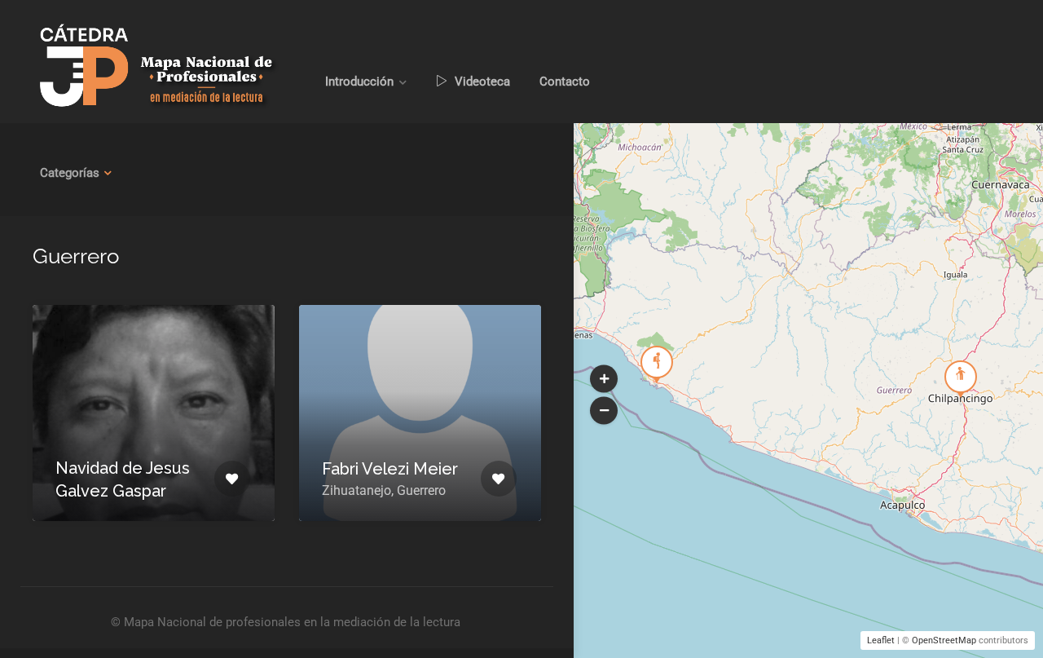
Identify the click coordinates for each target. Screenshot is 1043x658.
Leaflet (881, 640)
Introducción (359, 81)
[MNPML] (157, 65)
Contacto (564, 81)
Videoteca (480, 81)
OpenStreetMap (944, 640)
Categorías (69, 173)
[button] (604, 378)
